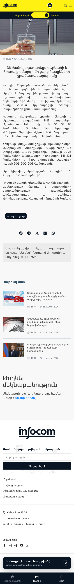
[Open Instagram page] (10, 545)
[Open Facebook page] (4, 545)
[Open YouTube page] (21, 545)
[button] (21, 233)
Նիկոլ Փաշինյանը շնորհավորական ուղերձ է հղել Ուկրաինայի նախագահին (48, 347)
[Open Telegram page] (15, 545)
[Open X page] (27, 545)
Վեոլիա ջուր (16, 216)
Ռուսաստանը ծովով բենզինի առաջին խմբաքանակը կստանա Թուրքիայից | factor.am (46, 296)
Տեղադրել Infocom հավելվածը (28, 562)
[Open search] (65, 5)
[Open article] (13, 298)
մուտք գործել (25, 398)
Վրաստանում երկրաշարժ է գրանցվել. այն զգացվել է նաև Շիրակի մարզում (44, 322)
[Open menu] (70, 5)
